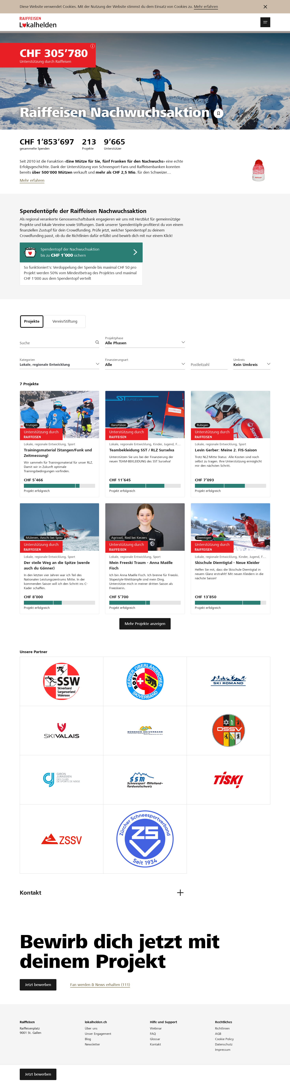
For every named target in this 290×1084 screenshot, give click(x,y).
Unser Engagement (98, 1034)
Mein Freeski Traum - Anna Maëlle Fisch (141, 565)
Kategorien (27, 360)
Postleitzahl (200, 364)
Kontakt (155, 1044)
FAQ (153, 1034)
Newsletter (92, 1044)
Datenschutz (223, 1044)
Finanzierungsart (116, 360)
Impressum (222, 1050)
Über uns (91, 1028)
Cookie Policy (224, 1039)
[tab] (32, 321)
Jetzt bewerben (38, 984)
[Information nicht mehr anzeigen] (265, 6)
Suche (25, 343)
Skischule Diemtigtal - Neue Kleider (227, 562)
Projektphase (114, 338)
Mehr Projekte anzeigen (145, 623)
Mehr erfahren (206, 6)
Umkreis (239, 360)
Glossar (155, 1039)
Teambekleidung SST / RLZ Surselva (141, 450)
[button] (265, 22)
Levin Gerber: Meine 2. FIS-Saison (226, 450)
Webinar (156, 1028)
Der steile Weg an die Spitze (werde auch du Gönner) (57, 565)
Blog (88, 1039)
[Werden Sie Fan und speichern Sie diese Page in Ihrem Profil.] (219, 113)
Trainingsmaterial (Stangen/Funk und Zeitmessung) (58, 453)
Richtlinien (222, 1028)
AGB (218, 1034)
